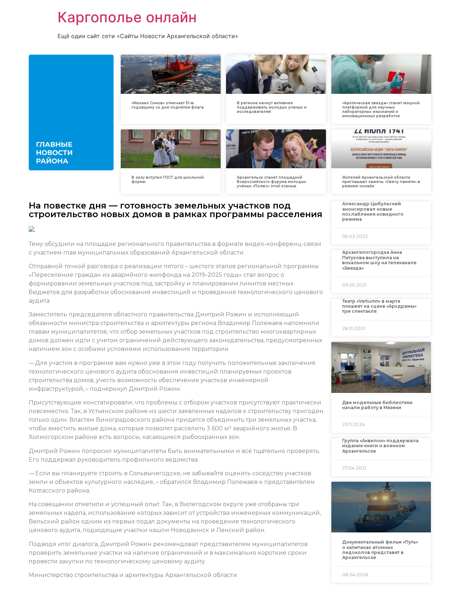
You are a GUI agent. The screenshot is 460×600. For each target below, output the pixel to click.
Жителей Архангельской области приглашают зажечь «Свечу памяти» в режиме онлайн (381, 181)
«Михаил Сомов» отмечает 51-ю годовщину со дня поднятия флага (168, 105)
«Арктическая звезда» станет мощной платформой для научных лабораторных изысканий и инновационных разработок (381, 109)
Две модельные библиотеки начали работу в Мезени (377, 405)
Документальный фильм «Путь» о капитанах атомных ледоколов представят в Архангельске (380, 549)
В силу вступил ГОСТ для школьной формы (168, 179)
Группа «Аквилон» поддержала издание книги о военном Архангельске (380, 446)
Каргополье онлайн (127, 17)
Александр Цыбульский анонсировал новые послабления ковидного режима (373, 211)
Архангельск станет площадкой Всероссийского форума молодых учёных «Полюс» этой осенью (271, 181)
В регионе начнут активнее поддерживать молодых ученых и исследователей (272, 107)
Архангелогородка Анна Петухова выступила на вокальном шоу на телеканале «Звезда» (379, 259)
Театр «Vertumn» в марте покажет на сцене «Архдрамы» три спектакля (379, 306)
